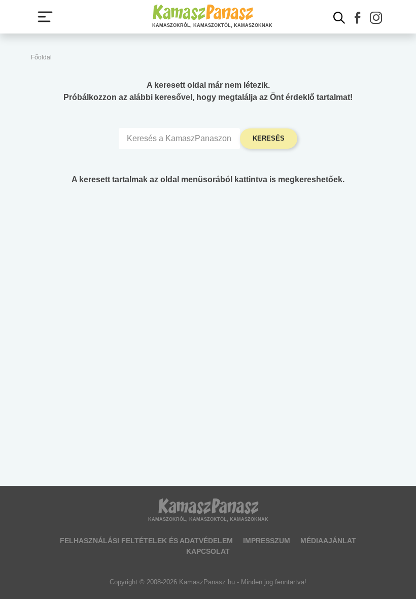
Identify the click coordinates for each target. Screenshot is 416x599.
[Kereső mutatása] (339, 17)
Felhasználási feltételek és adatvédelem (146, 541)
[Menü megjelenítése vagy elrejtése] (45, 16)
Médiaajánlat (328, 541)
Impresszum (266, 541)
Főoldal (41, 57)
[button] (358, 17)
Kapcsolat (208, 551)
